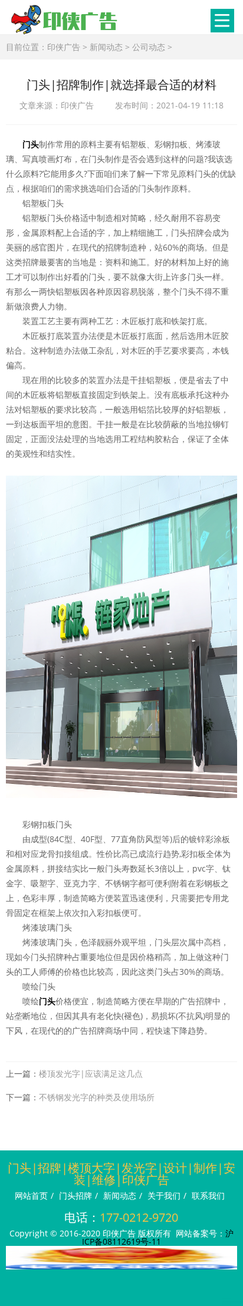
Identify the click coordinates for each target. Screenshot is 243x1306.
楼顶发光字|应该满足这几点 (91, 1073)
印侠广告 (63, 46)
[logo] (65, 19)
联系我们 (208, 1195)
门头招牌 (75, 1195)
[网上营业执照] (121, 1266)
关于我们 (163, 1195)
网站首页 (31, 1195)
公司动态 (148, 46)
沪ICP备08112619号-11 (158, 1237)
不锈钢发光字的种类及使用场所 (97, 1097)
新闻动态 (106, 46)
